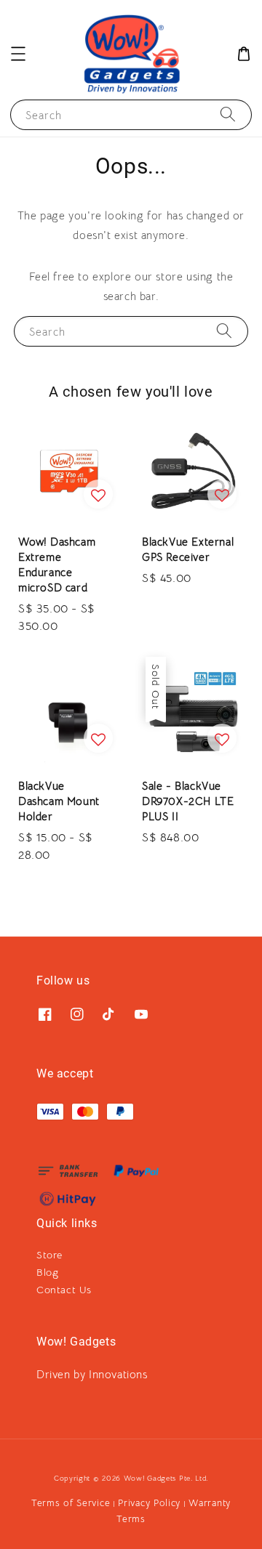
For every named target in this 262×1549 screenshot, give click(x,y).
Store (49, 1254)
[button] (18, 54)
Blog (47, 1272)
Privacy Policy (149, 1503)
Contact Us (64, 1289)
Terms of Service (70, 1503)
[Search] (228, 114)
